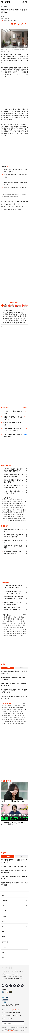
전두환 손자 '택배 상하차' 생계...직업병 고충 (15, 187)
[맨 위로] (25, 1026)
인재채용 (8, 1010)
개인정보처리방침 (15, 1010)
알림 (3, 957)
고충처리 (3, 1018)
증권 (3, 895)
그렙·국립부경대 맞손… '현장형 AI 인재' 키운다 (13, 866)
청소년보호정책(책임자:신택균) (8, 1013)
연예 (3, 931)
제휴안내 (8, 1015)
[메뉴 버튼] (26, 2)
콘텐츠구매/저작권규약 (16, 1015)
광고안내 (3, 1015)
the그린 (4, 916)
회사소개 (3, 1010)
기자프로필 (5, 947)
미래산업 (6, 6)
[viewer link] (25, 46)
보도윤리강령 (9, 1018)
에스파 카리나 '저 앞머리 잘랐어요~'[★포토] (12, 801)
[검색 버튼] (22, 2)
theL (3, 905)
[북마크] (25, 24)
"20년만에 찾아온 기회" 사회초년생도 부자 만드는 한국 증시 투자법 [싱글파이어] (14, 823)
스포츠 (3, 937)
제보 (3, 952)
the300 (4, 900)
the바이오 (4, 911)
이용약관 (18, 1013)
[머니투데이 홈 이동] (7, 968)
